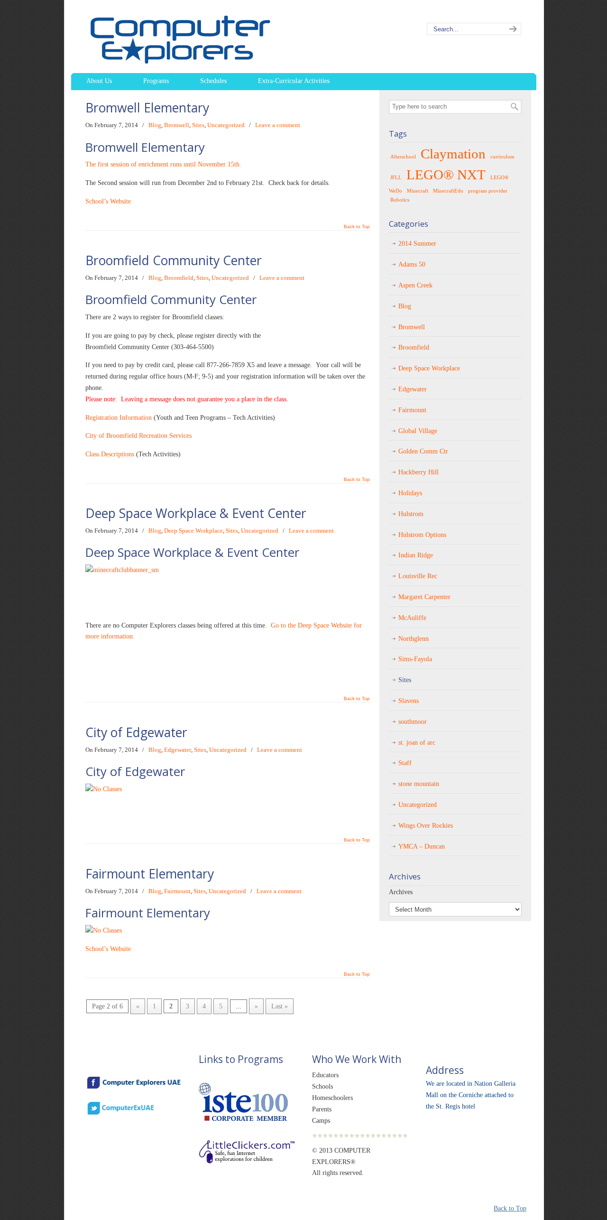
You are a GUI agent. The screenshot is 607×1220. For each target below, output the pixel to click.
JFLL (396, 177)
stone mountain (418, 783)
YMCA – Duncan (421, 846)
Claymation (453, 153)
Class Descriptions (109, 454)
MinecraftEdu (448, 191)
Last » (279, 1006)
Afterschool (403, 156)
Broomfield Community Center (173, 260)
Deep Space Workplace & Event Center (195, 513)
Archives (401, 892)
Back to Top (357, 226)
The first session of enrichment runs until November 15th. (165, 164)
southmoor (412, 721)
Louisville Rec (417, 576)
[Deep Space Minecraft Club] (122, 569)
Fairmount (177, 891)
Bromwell (176, 125)
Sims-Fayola (415, 659)
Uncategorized (226, 125)
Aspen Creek (415, 285)
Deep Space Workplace (193, 530)
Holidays (410, 493)
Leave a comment (277, 125)
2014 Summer (417, 243)
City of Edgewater (136, 732)
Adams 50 (411, 264)
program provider (487, 191)
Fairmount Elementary (149, 873)
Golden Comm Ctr (423, 451)
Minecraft (417, 191)
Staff (405, 763)
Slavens (408, 700)
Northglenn (413, 638)
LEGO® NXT (446, 174)
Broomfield (178, 277)
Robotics (399, 200)
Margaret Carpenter (424, 597)
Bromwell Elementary (147, 107)
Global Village (417, 430)
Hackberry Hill (418, 472)
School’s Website (108, 201)
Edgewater (177, 749)
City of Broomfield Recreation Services (138, 435)
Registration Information (118, 417)
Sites (198, 125)
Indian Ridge (415, 555)
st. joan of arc (416, 742)
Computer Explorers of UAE (201, 38)
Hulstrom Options (422, 534)
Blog (154, 125)
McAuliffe (412, 617)
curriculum (502, 156)
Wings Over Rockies (425, 825)
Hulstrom (410, 514)
